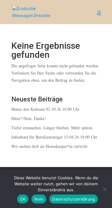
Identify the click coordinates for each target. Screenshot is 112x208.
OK (23, 199)
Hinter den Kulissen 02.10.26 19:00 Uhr (45, 109)
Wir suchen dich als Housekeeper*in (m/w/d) (49, 146)
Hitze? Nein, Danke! (28, 118)
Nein (38, 199)
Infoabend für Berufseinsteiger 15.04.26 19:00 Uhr (54, 137)
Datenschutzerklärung (73, 199)
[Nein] (105, 189)
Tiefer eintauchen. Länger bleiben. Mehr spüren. (52, 127)
